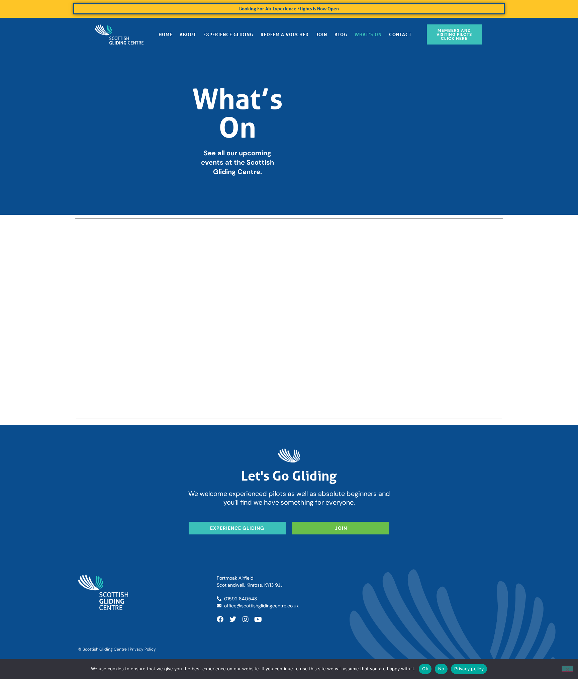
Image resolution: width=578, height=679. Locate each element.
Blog (340, 34)
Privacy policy (469, 668)
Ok (425, 668)
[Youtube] (258, 619)
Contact (400, 34)
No (441, 668)
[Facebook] (220, 619)
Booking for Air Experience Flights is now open (289, 8)
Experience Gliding (228, 34)
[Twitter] (232, 619)
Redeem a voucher (285, 34)
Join (321, 34)
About (188, 34)
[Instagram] (245, 619)
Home (165, 34)
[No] (567, 669)
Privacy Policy (143, 649)
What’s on (368, 34)
